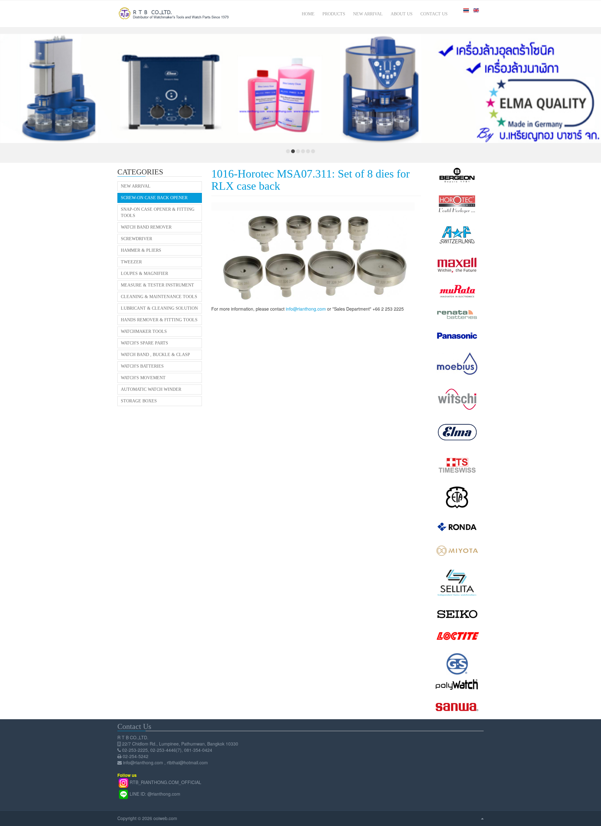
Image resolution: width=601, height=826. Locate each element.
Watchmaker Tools (144, 331)
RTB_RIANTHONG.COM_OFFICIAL (165, 782)
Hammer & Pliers (141, 250)
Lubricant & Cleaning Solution (159, 308)
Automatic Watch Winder (151, 389)
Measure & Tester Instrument (157, 285)
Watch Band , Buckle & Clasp (155, 354)
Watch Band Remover (146, 227)
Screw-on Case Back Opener (154, 197)
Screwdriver (136, 238)
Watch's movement (143, 377)
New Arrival (136, 186)
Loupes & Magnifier (144, 273)
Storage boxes (139, 401)
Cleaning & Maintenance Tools (159, 296)
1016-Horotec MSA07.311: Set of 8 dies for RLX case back (310, 180)
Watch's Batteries (142, 366)
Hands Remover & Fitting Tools (159, 319)
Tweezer (131, 262)
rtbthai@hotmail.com (187, 762)
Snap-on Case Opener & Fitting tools (157, 212)
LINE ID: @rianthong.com (155, 794)
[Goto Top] (482, 818)
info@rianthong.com (306, 309)
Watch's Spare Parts (144, 343)
